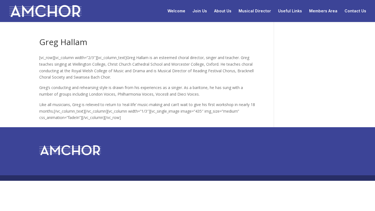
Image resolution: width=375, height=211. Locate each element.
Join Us (199, 11)
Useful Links (290, 11)
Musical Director (255, 11)
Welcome (176, 11)
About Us (222, 11)
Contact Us (355, 11)
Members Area (323, 11)
